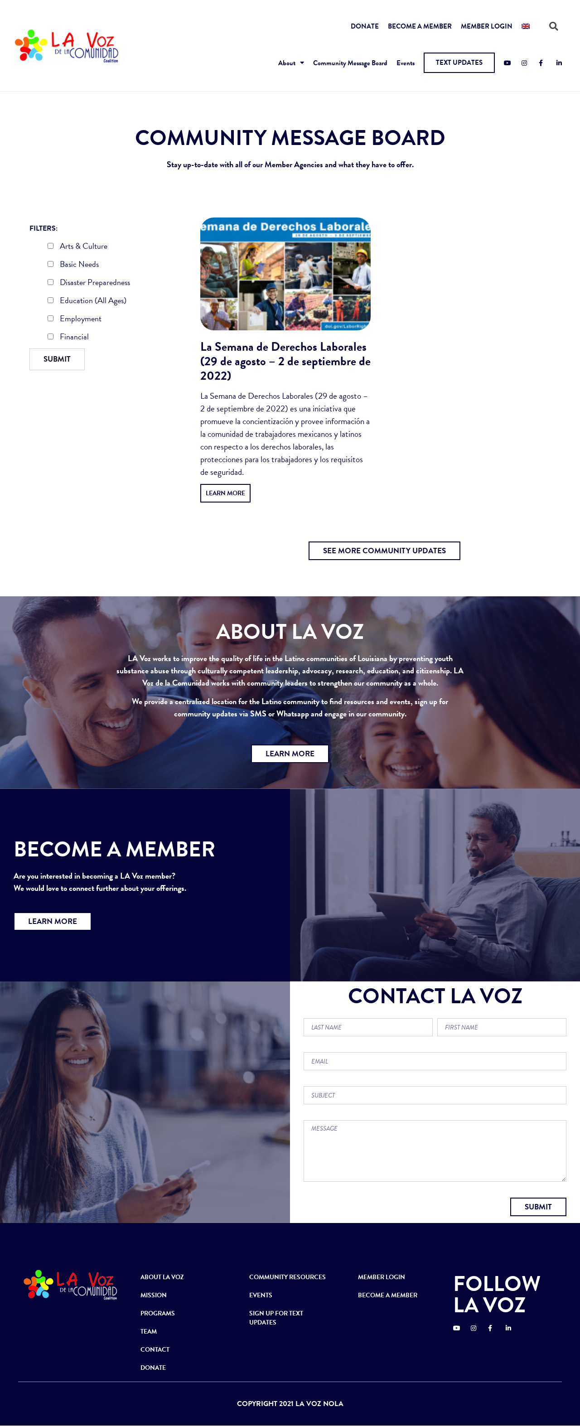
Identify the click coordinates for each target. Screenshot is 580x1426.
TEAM (148, 1331)
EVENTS (260, 1295)
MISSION (153, 1295)
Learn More (225, 493)
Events (405, 63)
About (286, 63)
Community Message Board (350, 63)
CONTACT (154, 1349)
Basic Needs (78, 265)
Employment (80, 319)
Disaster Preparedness (94, 283)
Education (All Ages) (92, 301)
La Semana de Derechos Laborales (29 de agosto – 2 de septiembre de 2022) (285, 361)
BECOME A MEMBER (420, 26)
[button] (459, 63)
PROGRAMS (157, 1313)
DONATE (365, 26)
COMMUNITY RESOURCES (287, 1277)
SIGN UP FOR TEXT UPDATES (276, 1318)
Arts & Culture (82, 247)
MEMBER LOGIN (486, 26)
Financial (73, 338)
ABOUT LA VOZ (162, 1277)
